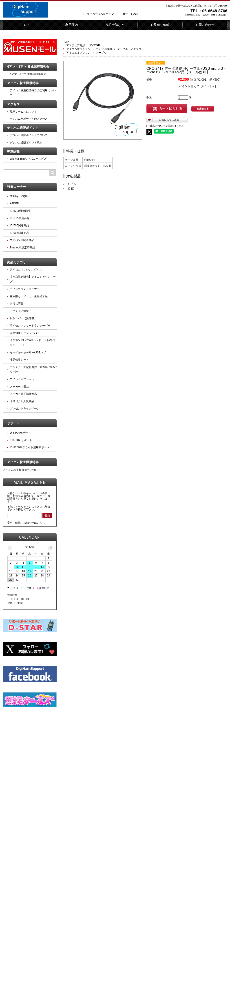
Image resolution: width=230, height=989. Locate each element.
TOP (25, 25)
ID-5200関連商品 (20, 210)
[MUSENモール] (30, 54)
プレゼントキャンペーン (25, 408)
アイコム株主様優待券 (23, 83)
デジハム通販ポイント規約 (26, 142)
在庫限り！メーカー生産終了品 (29, 296)
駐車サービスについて (23, 111)
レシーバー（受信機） (23, 318)
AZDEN (14, 203)
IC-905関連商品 (19, 232)
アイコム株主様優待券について (21, 469)
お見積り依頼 (159, 25)
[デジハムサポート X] (30, 655)
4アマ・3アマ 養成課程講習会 (28, 66)
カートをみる (130, 14)
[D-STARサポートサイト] (30, 631)
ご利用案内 (70, 25)
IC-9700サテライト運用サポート (29, 447)
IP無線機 (13, 151)
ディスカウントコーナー (25, 288)
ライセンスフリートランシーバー (30, 325)
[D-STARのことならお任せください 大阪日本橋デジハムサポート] (25, 16)
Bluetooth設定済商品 (22, 247)
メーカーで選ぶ (19, 386)
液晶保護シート (19, 359)
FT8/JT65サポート (21, 440)
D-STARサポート (20, 432)
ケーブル (101, 52)
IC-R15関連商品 (19, 218)
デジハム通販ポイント (23, 127)
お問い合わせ (204, 25)
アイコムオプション (78, 49)
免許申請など (115, 25)
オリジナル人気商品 (22, 401)
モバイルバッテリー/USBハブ (28, 352)
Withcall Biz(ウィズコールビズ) (28, 158)
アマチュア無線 (75, 45)
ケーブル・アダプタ (129, 49)
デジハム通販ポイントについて (29, 135)
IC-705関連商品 (19, 225)
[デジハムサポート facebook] (30, 681)
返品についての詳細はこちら (166, 125)
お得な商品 (16, 303)
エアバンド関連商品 (22, 240)
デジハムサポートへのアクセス (29, 118)
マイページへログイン (100, 14)
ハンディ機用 (104, 49)
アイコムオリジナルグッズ (26, 269)
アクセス (13, 104)
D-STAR (95, 45)
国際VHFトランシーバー (25, 333)
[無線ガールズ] (30, 706)
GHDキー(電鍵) (19, 196)
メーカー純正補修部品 (23, 393)
